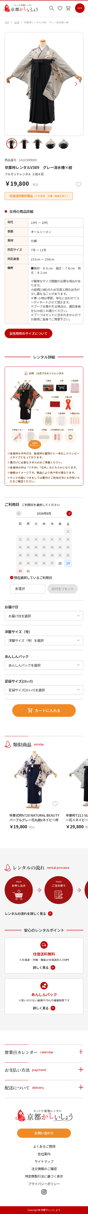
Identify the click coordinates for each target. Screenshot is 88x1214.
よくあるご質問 (44, 1146)
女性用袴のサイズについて (28, 333)
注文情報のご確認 (44, 1168)
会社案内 (44, 1153)
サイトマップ (44, 1161)
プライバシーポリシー (44, 1183)
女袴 (16, 22)
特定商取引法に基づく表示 (44, 1176)
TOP (7, 22)
